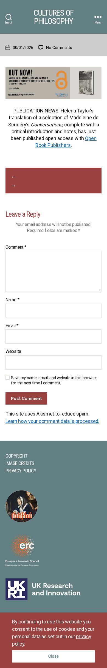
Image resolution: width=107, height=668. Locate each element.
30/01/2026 (23, 47)
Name (12, 299)
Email (11, 325)
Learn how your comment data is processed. (52, 421)
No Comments (59, 47)
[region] (53, 640)
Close (53, 656)
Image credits (19, 463)
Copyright (16, 456)
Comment (15, 247)
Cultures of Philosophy (53, 17)
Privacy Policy (20, 471)
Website (13, 351)
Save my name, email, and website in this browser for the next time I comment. (54, 380)
